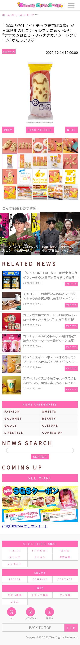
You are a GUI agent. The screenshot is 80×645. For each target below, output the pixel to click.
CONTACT (65, 579)
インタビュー (39, 550)
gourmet (13, 418)
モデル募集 (15, 595)
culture (50, 425)
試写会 (65, 550)
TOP (71, 627)
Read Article (40, 129)
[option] (20, 233)
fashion (12, 411)
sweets (49, 411)
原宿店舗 (65, 557)
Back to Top (40, 627)
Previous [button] (5, 233)
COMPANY (40, 579)
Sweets (9, 51)
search (40, 456)
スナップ (14, 557)
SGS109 (15, 579)
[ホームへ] (40, 4)
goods (10, 425)
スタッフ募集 (39, 595)
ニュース (14, 550)
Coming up (52, 432)
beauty (49, 418)
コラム (14, 601)
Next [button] (74, 233)
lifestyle (13, 432)
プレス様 (65, 595)
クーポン (40, 557)
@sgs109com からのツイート (25, 525)
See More (40, 478)
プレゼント (15, 563)
